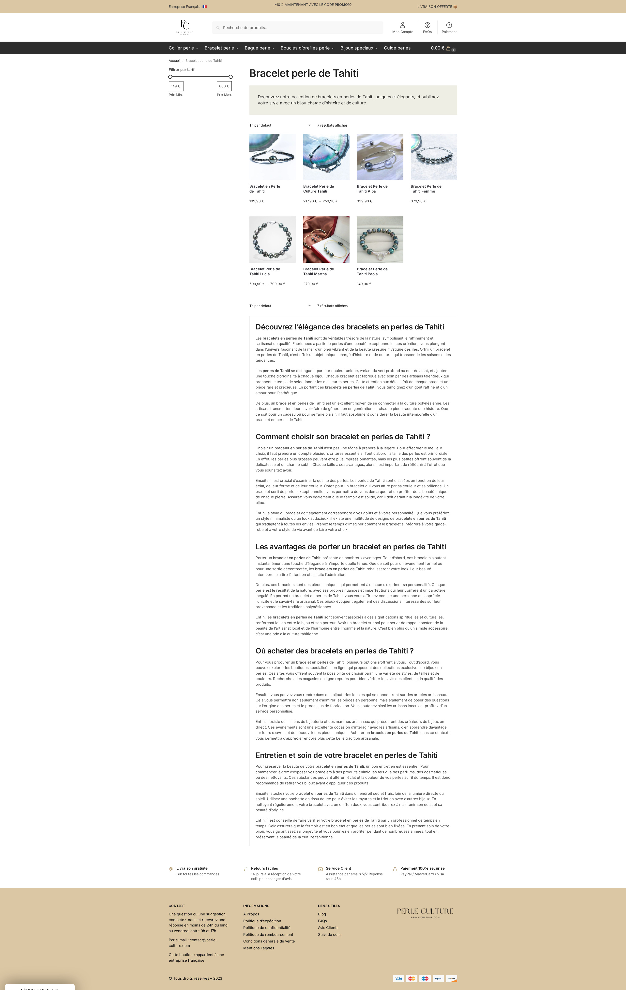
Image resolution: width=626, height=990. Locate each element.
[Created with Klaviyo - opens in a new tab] (313, 567)
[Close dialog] (404, 425)
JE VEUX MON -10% (361, 520)
